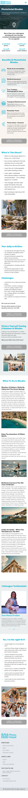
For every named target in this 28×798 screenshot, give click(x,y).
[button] (25, 2)
